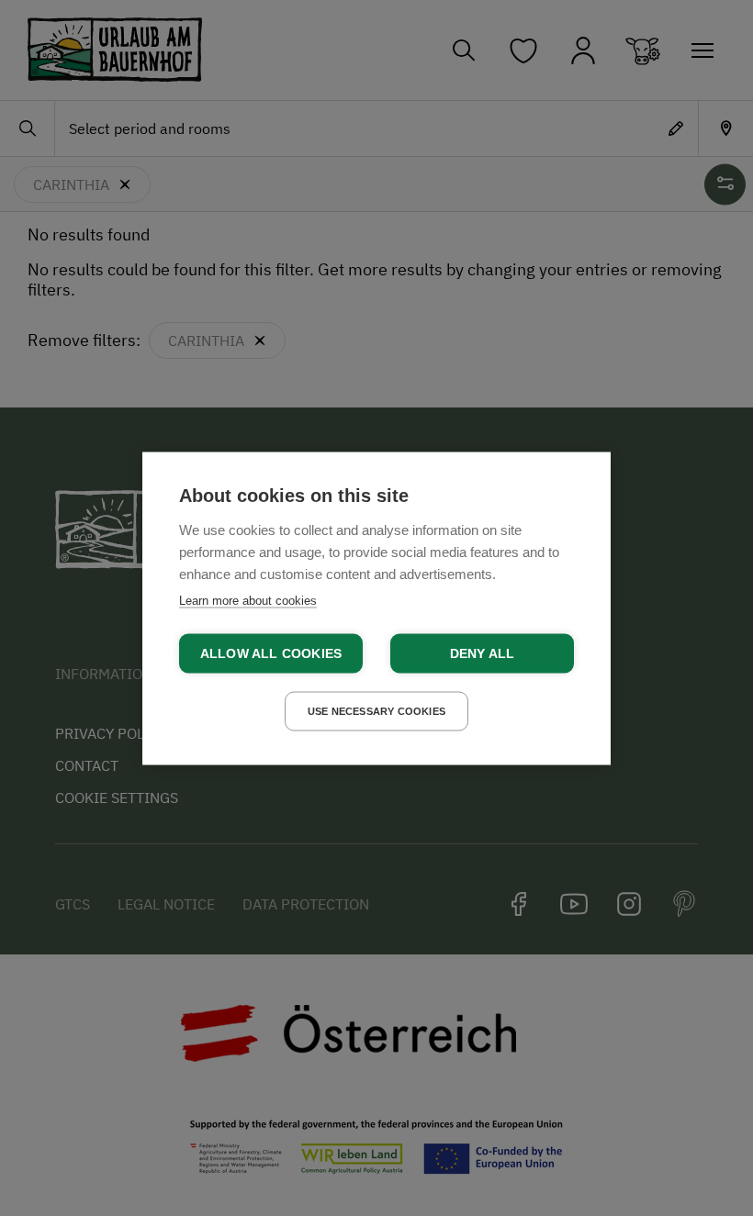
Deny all (482, 653)
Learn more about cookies (248, 600)
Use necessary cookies (376, 710)
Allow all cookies (271, 653)
